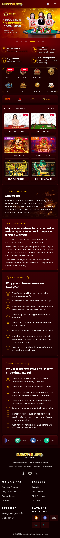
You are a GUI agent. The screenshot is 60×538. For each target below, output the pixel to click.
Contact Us (8, 517)
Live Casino (38, 491)
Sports (35, 486)
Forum (5, 500)
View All (52, 109)
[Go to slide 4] (32, 41)
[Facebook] (24, 473)
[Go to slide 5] (38, 41)
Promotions (8, 496)
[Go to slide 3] (26, 41)
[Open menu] (55, 4)
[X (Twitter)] (36, 473)
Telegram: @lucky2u (12, 513)
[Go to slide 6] (43, 41)
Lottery (36, 500)
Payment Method (11, 491)
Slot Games (38, 496)
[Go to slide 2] (21, 41)
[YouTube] (30, 473)
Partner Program (11, 486)
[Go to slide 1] (17, 41)
